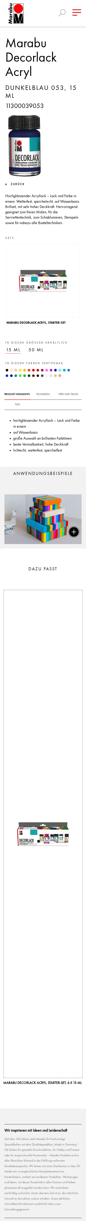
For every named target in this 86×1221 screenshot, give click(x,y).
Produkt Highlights (17, 394)
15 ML (13, 350)
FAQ (17, 404)
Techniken (43, 394)
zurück (18, 184)
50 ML (36, 350)
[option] (43, 285)
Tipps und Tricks (68, 394)
